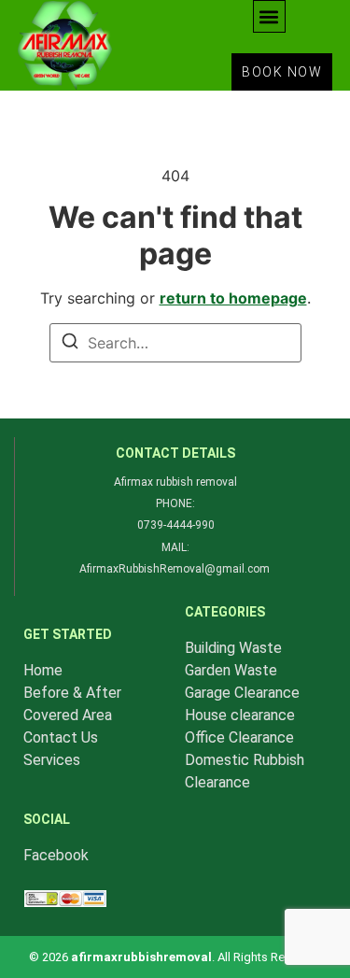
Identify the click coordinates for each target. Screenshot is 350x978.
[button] (269, 16)
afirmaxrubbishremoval (141, 957)
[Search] (70, 343)
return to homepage (233, 298)
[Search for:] (175, 342)
